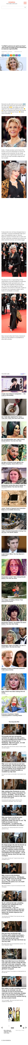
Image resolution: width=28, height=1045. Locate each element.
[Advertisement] (14, 27)
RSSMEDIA (12, 2)
